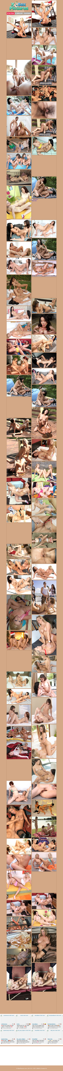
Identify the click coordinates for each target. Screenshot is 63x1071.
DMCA (38, 1068)
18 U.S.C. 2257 (32, 1068)
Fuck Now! (27, 13)
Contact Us (44, 1068)
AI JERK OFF (19, 13)
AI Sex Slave (10, 13)
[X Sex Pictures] (19, 5)
